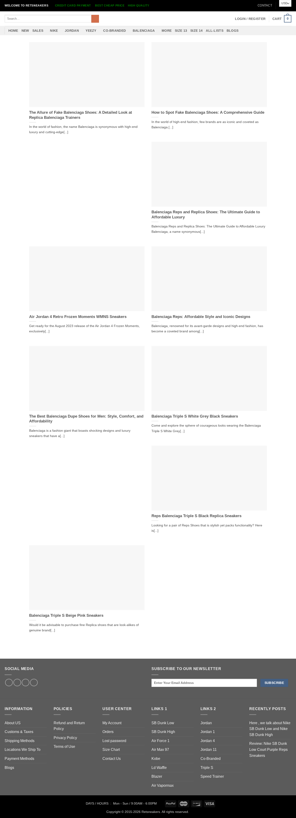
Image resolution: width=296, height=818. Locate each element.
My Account (111, 723)
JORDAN (72, 30)
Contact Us (111, 759)
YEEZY (91, 30)
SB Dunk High (163, 732)
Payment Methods (19, 759)
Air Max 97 (160, 750)
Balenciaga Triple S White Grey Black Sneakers (194, 416)
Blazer (156, 776)
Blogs (232, 30)
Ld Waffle (159, 768)
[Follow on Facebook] (9, 682)
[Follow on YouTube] (34, 682)
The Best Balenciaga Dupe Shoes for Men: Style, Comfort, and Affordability (86, 419)
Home (13, 30)
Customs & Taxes (19, 732)
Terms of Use (64, 747)
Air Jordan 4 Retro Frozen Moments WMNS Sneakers (77, 317)
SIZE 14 (196, 30)
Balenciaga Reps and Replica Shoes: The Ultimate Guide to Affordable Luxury (205, 214)
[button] (250, 19)
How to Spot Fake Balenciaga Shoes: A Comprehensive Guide (207, 112)
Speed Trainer (212, 776)
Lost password (114, 741)
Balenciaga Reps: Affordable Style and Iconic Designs (200, 317)
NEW (25, 30)
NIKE (54, 30)
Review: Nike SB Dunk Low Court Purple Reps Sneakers (268, 749)
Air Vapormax (162, 785)
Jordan (206, 723)
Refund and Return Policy (69, 726)
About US (13, 723)
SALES (37, 30)
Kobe (155, 759)
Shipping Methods (19, 741)
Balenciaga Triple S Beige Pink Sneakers (66, 615)
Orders (108, 732)
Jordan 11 (208, 750)
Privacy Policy (65, 738)
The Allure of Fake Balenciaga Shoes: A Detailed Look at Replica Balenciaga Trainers (80, 115)
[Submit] (95, 19)
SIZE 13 (181, 30)
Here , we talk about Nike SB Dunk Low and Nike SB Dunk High (269, 729)
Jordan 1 (207, 732)
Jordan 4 (207, 741)
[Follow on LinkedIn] (25, 682)
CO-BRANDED (114, 30)
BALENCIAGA (144, 30)
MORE (167, 30)
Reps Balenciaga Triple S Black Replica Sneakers (196, 516)
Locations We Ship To (22, 750)
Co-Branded (210, 759)
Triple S (206, 768)
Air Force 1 (160, 741)
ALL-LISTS (214, 30)
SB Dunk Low (162, 723)
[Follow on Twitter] (17, 682)
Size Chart (111, 750)
